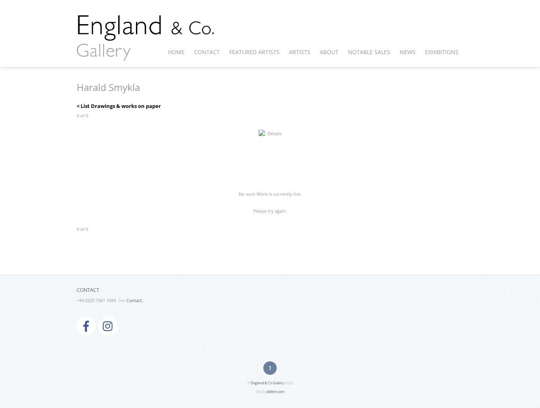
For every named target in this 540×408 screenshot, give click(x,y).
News (407, 52)
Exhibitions (442, 52)
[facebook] (86, 326)
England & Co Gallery (267, 382)
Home (176, 52)
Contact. (135, 300)
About (329, 52)
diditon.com (275, 391)
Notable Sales (369, 52)
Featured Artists (254, 52)
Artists (299, 52)
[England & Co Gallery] (146, 52)
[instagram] (108, 326)
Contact (207, 52)
